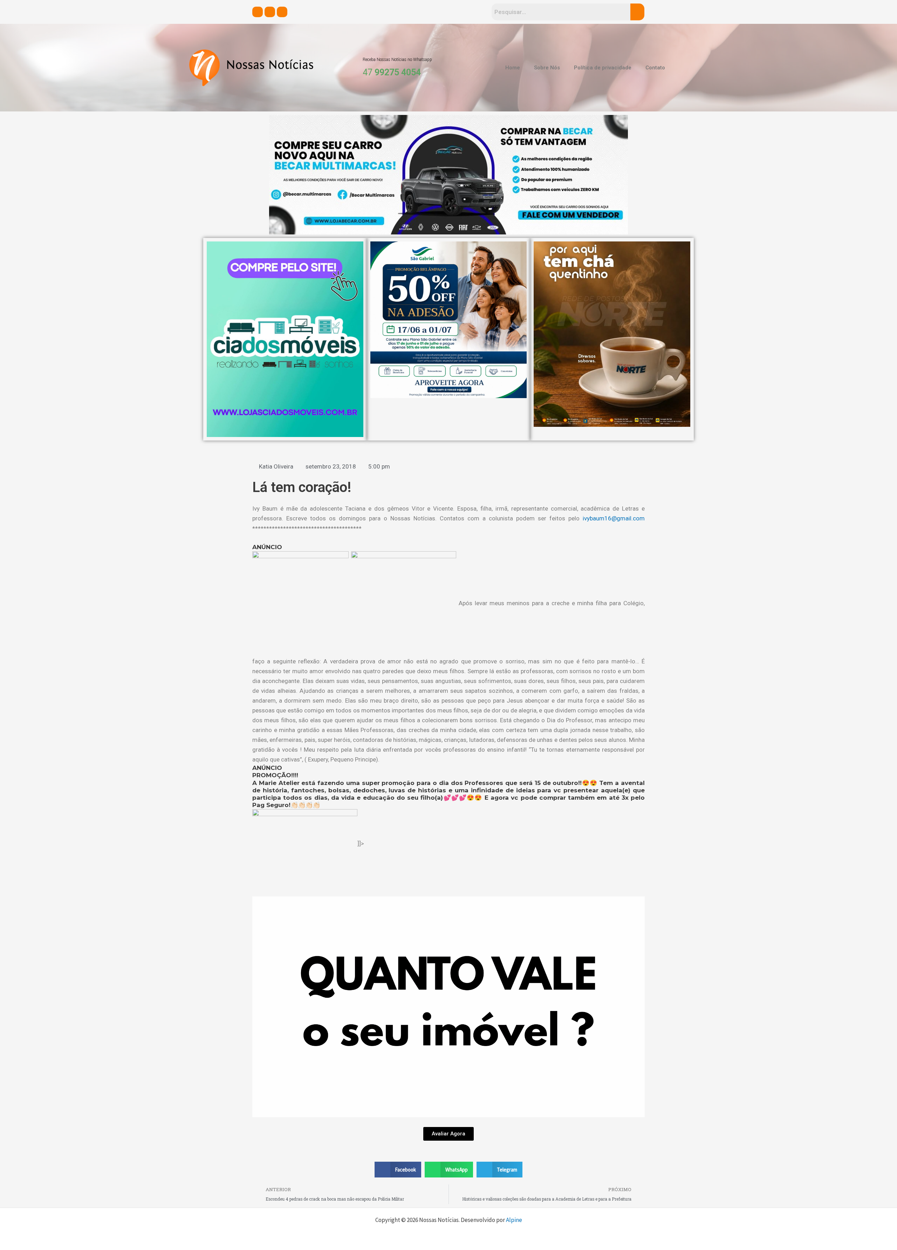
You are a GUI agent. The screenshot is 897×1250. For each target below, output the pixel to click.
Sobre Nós (547, 67)
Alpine (514, 1220)
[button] (398, 1169)
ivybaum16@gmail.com (614, 518)
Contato (655, 67)
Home (512, 67)
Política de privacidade (602, 67)
